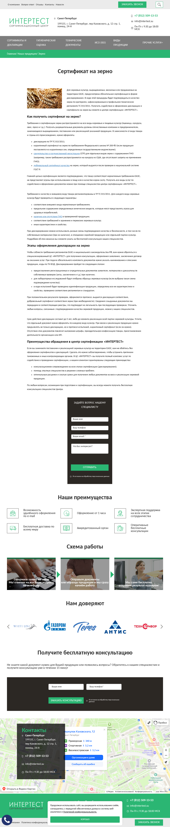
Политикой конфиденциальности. (80, 812)
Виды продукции (120, 42)
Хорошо (85, 819)
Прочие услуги (152, 42)
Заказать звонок (132, 4)
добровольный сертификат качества (52, 165)
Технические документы (74, 42)
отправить (89, 467)
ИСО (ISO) (100, 42)
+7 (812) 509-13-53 (146, 15)
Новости (60, 4)
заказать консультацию (66, 700)
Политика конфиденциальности (37, 822)
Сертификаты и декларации (16, 42)
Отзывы (39, 4)
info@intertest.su (143, 21)
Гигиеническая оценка (45, 42)
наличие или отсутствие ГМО (48, 216)
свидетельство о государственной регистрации (57, 153)
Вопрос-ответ (27, 4)
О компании (14, 4)
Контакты (49, 4)
